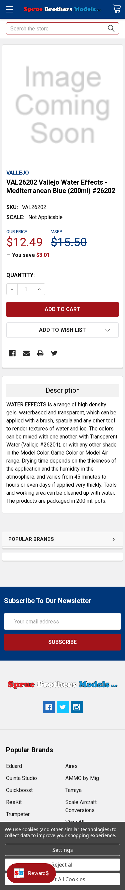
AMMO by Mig (82, 778)
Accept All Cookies (62, 879)
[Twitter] (54, 353)
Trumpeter (18, 814)
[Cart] (116, 9)
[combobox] (62, 28)
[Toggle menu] (9, 9)
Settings (62, 850)
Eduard (14, 766)
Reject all (62, 864)
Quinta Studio (21, 778)
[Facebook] (12, 353)
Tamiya (73, 790)
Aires (71, 766)
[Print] (40, 353)
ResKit (14, 802)
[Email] (26, 353)
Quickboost (19, 790)
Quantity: (20, 275)
